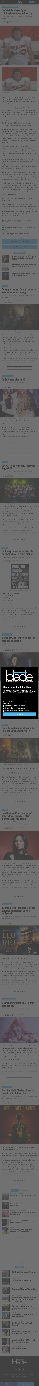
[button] (19, 706)
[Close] (35, 669)
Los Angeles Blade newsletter (15, 705)
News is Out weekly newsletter (15, 708)
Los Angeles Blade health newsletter (17, 710)
